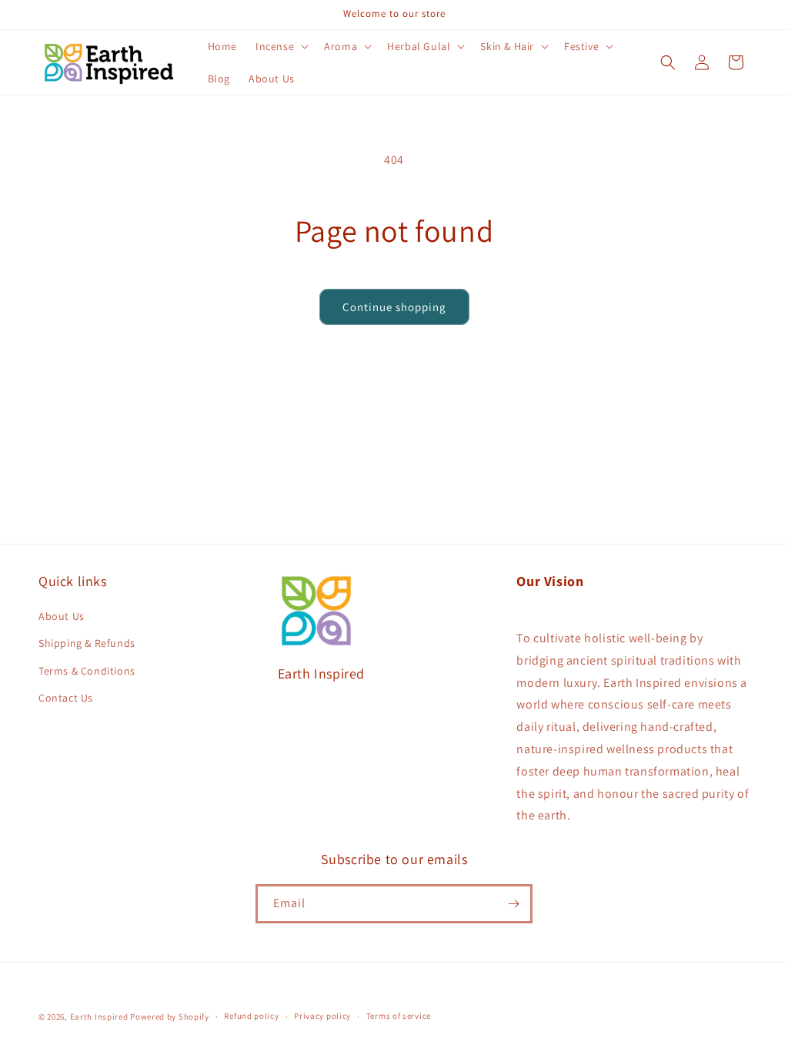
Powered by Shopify (169, 1016)
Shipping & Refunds (86, 643)
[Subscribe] (513, 903)
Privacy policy (322, 1015)
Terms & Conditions (86, 671)
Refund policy (251, 1015)
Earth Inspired (99, 1016)
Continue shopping (394, 307)
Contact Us (65, 698)
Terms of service (398, 1015)
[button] (280, 46)
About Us (61, 616)
